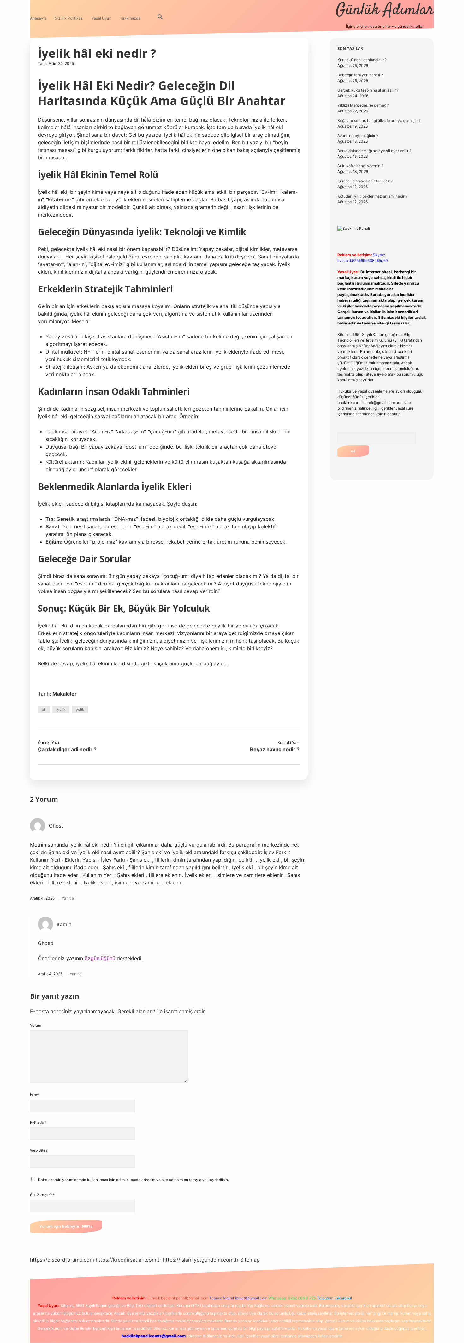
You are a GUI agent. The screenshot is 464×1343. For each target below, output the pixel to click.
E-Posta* (38, 1122)
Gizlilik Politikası (69, 18)
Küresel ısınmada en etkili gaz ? (365, 181)
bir (44, 709)
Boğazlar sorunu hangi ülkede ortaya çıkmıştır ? (379, 120)
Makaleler (64, 694)
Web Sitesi (39, 1150)
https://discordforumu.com (62, 1260)
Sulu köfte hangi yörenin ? (360, 165)
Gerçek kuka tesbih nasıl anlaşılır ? (367, 90)
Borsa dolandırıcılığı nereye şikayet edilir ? (374, 150)
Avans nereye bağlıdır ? (357, 135)
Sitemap (250, 1260)
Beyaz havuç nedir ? (275, 749)
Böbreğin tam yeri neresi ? (360, 75)
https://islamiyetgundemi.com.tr (201, 1260)
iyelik (61, 709)
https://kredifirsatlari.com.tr (128, 1260)
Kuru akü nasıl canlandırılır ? (362, 59)
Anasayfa (38, 18)
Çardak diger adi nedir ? (67, 749)
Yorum (35, 1025)
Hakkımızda (129, 18)
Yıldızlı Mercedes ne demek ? (363, 105)
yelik (80, 709)
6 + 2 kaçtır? (42, 1194)
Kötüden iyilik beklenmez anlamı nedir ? (372, 196)
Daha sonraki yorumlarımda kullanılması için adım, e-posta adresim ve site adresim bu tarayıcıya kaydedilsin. (133, 1179)
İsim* (34, 1094)
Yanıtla (68, 898)
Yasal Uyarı (101, 18)
